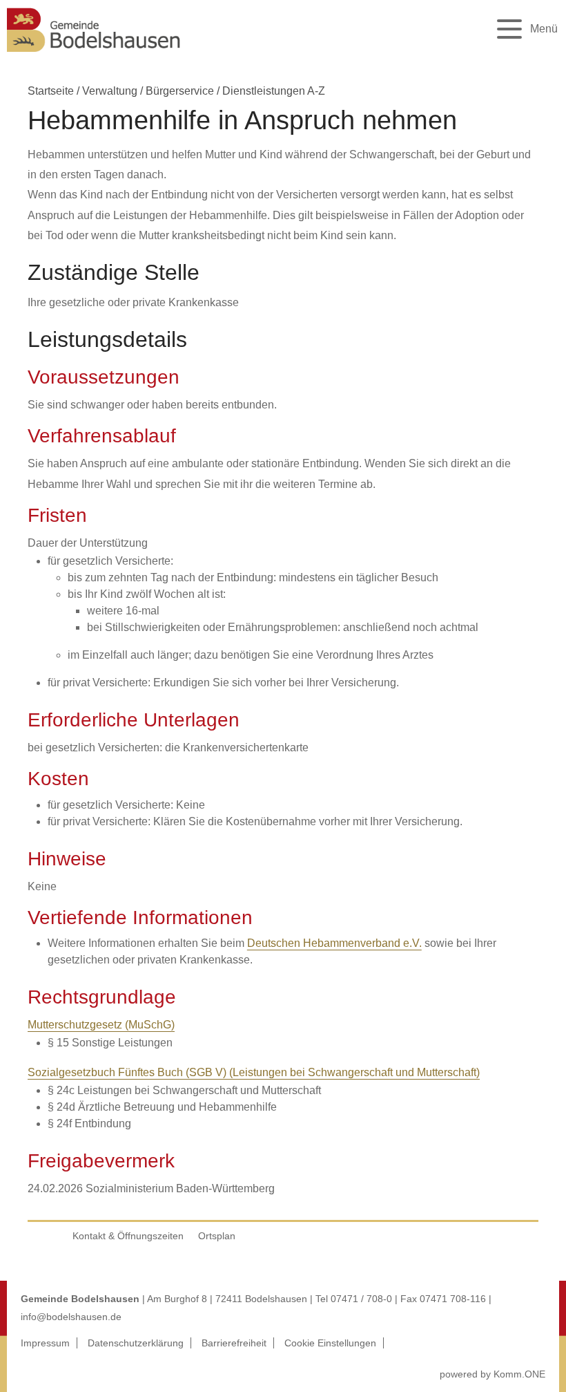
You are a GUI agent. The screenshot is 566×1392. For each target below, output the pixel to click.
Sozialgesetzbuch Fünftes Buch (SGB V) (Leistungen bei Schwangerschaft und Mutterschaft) (254, 1072)
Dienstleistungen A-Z (273, 91)
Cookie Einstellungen (330, 1342)
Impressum (45, 1342)
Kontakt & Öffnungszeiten (128, 1235)
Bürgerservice (180, 91)
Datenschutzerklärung (136, 1342)
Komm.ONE (519, 1374)
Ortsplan (216, 1235)
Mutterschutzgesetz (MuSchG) (101, 1025)
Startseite (51, 91)
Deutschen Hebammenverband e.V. (334, 943)
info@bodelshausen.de (71, 1316)
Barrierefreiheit (234, 1342)
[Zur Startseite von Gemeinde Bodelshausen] (93, 56)
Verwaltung (109, 91)
